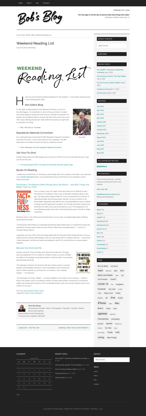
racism (109, 323)
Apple (99, 210)
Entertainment (101, 225)
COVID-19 (103, 284)
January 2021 (101, 126)
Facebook (102, 289)
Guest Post (101, 229)
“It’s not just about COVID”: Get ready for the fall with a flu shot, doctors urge (46, 165)
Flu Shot (31, 293)
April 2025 (100, 110)
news (115, 308)
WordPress (94, 409)
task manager (101, 332)
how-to (100, 298)
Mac (117, 303)
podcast (100, 324)
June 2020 (100, 145)
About (96, 375)
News (37, 291)
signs (115, 328)
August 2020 (101, 137)
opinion (102, 313)
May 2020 (100, 149)
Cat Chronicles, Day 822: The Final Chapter (111, 76)
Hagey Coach (108, 293)
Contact (96, 384)
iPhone (102, 303)
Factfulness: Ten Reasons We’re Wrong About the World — (43, 184)
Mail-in (100, 308)
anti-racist (114, 266)
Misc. (99, 233)
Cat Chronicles (102, 93)
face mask (111, 289)
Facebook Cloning (103, 89)
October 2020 (101, 130)
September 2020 (103, 134)
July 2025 (100, 106)
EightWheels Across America (107, 194)
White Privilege (112, 337)
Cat (122, 275)
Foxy (99, 293)
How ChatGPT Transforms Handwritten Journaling (71, 358)
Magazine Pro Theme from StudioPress (76, 409)
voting (101, 337)
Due (112, 284)
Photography (101, 244)
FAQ (95, 380)
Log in (101, 409)
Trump (110, 332)
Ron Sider (108, 328)
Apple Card (108, 270)
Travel (99, 252)
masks (108, 308)
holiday (118, 293)
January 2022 (101, 122)
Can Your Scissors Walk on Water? (109, 83)
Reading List (38, 293)
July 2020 (100, 141)
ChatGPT (100, 217)
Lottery (110, 303)
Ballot (122, 271)
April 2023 (100, 114)
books (27, 293)
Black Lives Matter (105, 275)
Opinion (41, 291)
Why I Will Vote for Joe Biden (30, 127)
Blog (25, 291)
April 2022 (100, 118)
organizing (112, 314)
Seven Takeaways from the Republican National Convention (40, 147)
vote (117, 332)
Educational (31, 291)
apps (115, 271)
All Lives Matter (103, 266)
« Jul (17, 394)
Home (96, 371)
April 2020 (100, 153)
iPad (113, 297)
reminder (100, 328)
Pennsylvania (103, 319)
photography (115, 319)
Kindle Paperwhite (27, 177)
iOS (106, 298)
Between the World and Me (29, 248)
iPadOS (120, 298)
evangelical (119, 284)
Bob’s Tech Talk (102, 189)
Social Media (101, 248)
